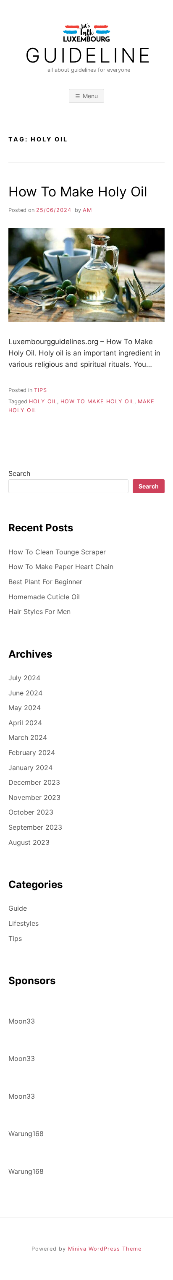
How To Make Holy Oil (77, 191)
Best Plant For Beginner (45, 581)
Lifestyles (23, 923)
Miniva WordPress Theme (105, 1249)
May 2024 (24, 707)
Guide (17, 908)
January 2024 (30, 767)
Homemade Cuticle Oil (44, 597)
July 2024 (24, 678)
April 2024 (25, 722)
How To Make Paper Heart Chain (60, 566)
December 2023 (34, 782)
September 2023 (35, 827)
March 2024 (27, 737)
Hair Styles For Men (39, 611)
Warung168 (26, 1133)
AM (87, 210)
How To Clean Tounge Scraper (57, 552)
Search (19, 473)
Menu (90, 95)
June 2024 (25, 693)
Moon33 (21, 1021)
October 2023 (30, 812)
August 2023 (29, 842)
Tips (40, 390)
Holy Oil (43, 401)
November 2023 (34, 797)
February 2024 (31, 752)
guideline (88, 55)
